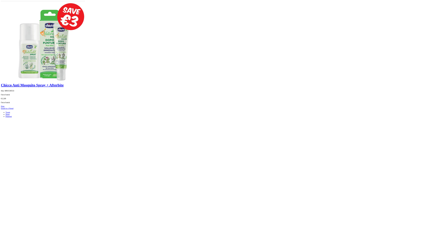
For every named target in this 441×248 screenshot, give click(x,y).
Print (2, 106)
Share (8, 114)
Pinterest (9, 116)
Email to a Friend (7, 108)
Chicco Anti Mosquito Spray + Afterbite (32, 85)
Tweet (8, 112)
